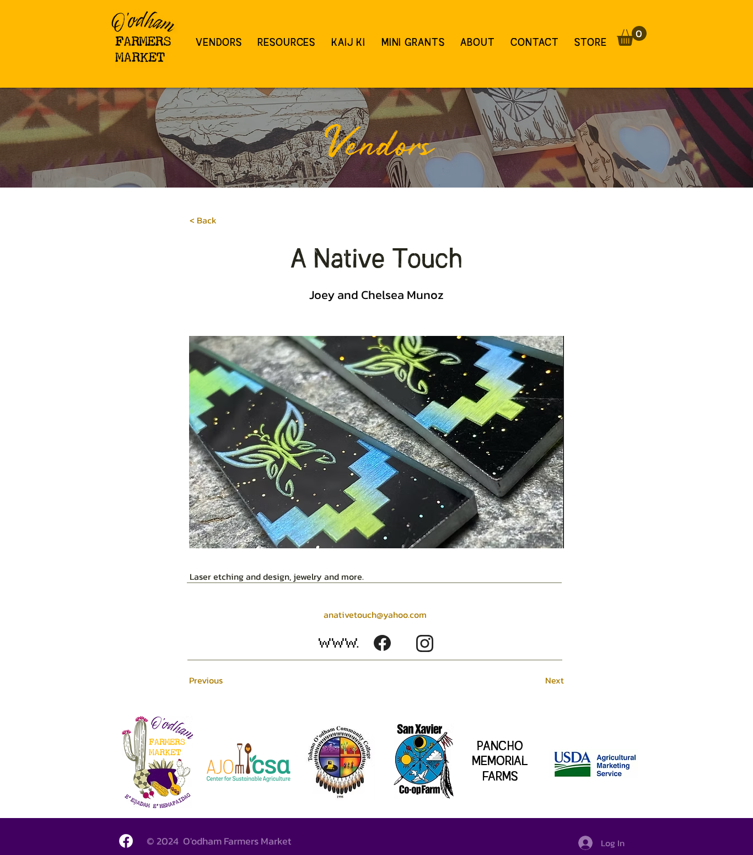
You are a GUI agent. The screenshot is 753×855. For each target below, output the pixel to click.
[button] (632, 36)
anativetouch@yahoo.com (375, 614)
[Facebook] (126, 841)
